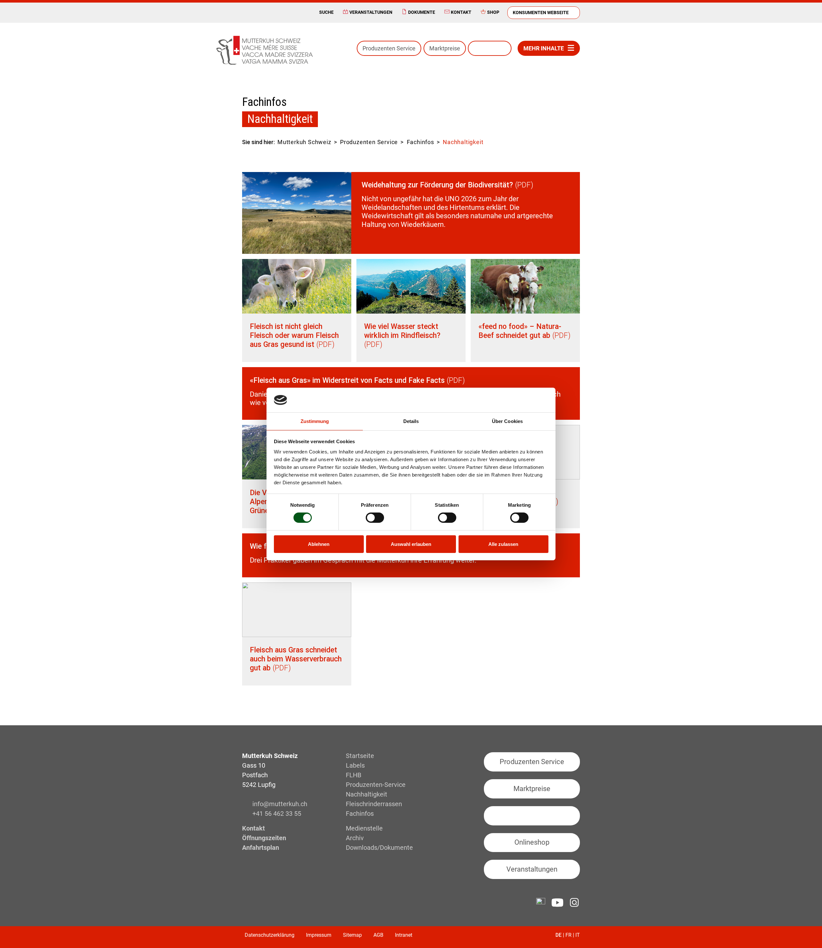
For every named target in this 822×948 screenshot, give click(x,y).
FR (568, 935)
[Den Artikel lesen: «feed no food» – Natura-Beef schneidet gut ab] (525, 286)
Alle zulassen (503, 544)
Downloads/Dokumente (379, 847)
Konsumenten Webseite (541, 12)
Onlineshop (531, 842)
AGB (378, 935)
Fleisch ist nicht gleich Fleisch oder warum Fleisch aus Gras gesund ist (294, 335)
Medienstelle (364, 828)
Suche (326, 12)
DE (558, 935)
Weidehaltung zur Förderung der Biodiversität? (437, 185)
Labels (355, 765)
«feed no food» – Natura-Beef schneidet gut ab (519, 331)
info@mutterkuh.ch (280, 804)
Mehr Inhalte (543, 48)
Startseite (360, 756)
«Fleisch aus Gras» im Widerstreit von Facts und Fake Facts (347, 380)
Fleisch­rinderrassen (374, 804)
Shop (493, 12)
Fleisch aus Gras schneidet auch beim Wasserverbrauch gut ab (296, 659)
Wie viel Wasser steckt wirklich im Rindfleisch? (402, 331)
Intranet (403, 935)
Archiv (355, 838)
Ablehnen (318, 544)
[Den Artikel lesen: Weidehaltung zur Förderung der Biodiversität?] (296, 213)
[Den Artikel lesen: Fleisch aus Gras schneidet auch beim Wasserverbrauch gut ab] (296, 609)
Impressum (318, 935)
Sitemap (352, 935)
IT (577, 935)
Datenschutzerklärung (269, 935)
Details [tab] (411, 421)
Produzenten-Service (376, 785)
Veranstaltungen (370, 12)
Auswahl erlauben (411, 544)
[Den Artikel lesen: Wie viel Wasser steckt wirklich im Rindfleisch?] (411, 286)
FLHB (353, 775)
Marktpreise (444, 48)
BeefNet (490, 48)
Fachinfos (420, 142)
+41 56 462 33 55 (276, 813)
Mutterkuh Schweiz (304, 142)
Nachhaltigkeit (366, 794)
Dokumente (421, 12)
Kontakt (461, 12)
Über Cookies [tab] (507, 421)
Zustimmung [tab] (315, 421)
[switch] (375, 518)
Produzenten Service (389, 48)
